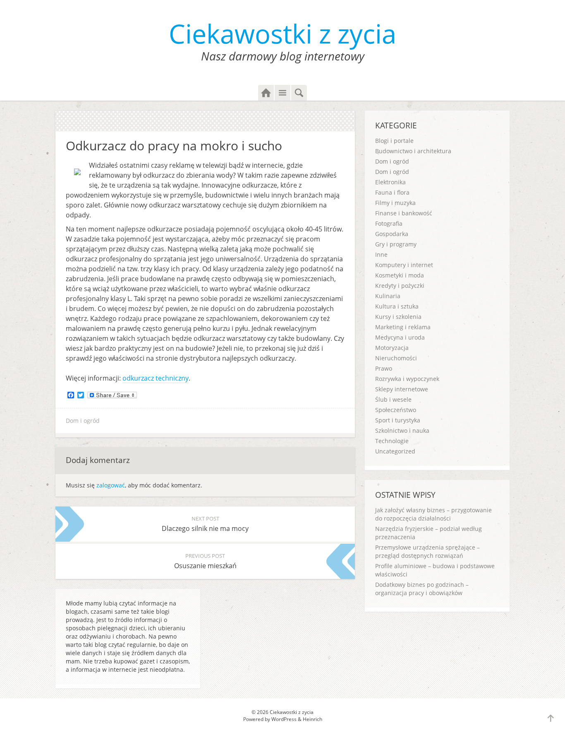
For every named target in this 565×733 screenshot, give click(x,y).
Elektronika (390, 182)
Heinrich (312, 719)
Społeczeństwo (395, 410)
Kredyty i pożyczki (399, 285)
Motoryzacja (392, 348)
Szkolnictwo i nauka (402, 430)
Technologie (392, 441)
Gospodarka (391, 234)
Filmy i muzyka (395, 203)
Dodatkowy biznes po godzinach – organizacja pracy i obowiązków (422, 589)
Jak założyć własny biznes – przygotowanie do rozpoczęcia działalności (433, 514)
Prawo (383, 368)
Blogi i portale (394, 141)
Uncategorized (395, 451)
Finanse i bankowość (403, 213)
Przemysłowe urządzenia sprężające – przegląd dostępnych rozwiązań (427, 551)
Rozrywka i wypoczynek (407, 379)
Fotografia (388, 223)
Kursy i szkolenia (398, 317)
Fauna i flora (392, 192)
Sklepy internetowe (401, 389)
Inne (381, 254)
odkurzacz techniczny (155, 378)
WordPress (284, 719)
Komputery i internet (404, 265)
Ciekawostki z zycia (282, 33)
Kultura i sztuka (397, 306)
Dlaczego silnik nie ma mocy (205, 524)
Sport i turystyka (397, 420)
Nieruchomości (396, 358)
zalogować (110, 485)
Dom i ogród (83, 420)
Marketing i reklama (403, 327)
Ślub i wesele (393, 399)
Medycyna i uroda (400, 337)
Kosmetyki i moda (399, 275)
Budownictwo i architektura (413, 151)
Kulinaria (387, 296)
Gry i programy (396, 244)
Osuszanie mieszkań (205, 561)
